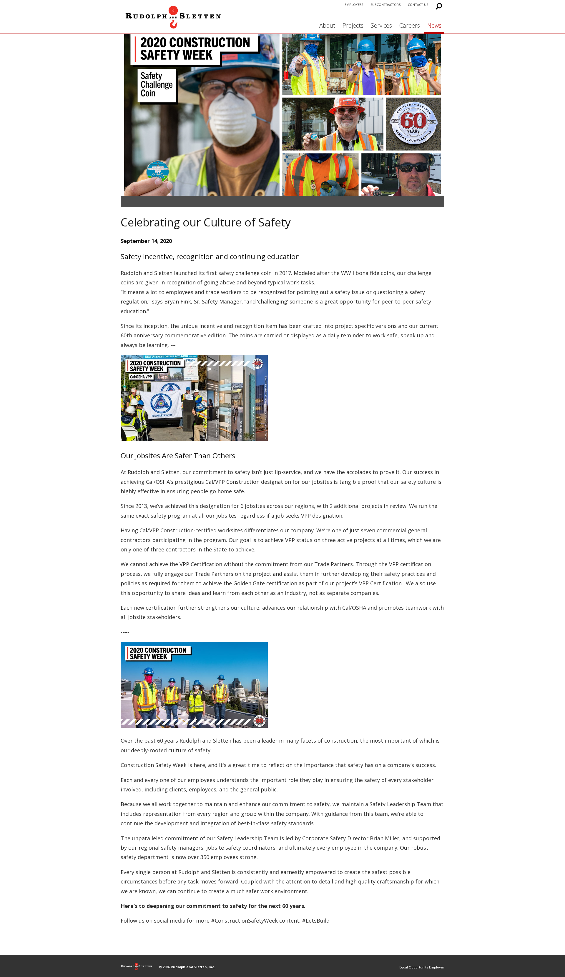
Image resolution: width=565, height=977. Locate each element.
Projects (353, 25)
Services (381, 25)
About (327, 25)
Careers (409, 25)
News (434, 25)
